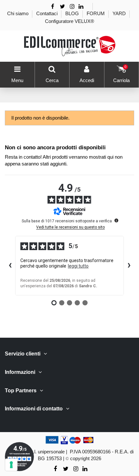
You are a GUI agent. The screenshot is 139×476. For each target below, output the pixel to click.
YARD (119, 13)
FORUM (96, 13)
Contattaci (47, 13)
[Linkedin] (81, 7)
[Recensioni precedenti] (10, 265)
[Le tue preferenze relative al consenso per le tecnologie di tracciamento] (11, 465)
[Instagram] (72, 7)
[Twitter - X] (62, 7)
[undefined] (116, 220)
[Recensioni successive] (129, 265)
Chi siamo (18, 13)
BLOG (72, 13)
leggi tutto (78, 266)
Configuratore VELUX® (69, 21)
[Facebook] (52, 7)
